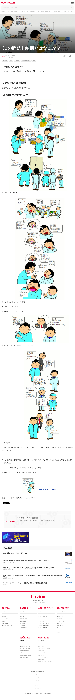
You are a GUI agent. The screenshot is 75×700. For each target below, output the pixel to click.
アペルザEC (23, 640)
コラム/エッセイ (57, 11)
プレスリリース (23, 11)
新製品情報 (14, 11)
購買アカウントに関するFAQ (26, 655)
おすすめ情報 (41, 619)
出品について (23, 653)
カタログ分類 (41, 621)
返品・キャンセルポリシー (26, 657)
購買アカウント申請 (24, 650)
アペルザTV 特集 (24, 627)
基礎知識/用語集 (45, 11)
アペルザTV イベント (25, 625)
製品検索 (4, 616)
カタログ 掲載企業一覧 (43, 623)
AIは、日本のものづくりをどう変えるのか (15, 553)
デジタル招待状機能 (42, 657)
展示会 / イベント (60, 623)
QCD (11, 60)
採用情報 (37, 680)
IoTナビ (58, 632)
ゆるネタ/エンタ (68, 11)
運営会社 (37, 677)
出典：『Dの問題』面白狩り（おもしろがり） (19, 498)
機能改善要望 (37, 674)
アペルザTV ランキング (25, 623)
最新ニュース (5, 11)
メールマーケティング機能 (44, 648)
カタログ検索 (5, 619)
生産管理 (17, 60)
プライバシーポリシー (37, 683)
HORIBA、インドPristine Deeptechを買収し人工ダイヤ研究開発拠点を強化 (25, 583)
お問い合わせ (37, 688)
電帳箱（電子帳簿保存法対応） (45, 661)
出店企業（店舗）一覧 (25, 648)
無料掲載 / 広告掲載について (37, 671)
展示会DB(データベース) (7, 625)
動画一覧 (22, 616)
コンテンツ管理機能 (42, 653)
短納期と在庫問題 (26, 60)
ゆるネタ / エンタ (60, 630)
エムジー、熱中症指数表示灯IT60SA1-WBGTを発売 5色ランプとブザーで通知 (26, 560)
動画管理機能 (41, 655)
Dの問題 (5, 60)
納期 (34, 60)
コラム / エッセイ (60, 627)
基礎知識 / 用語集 (60, 625)
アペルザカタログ (42, 611)
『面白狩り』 (20, 71)
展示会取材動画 (23, 619)
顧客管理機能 (41, 646)
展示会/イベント (34, 11)
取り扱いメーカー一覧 (25, 646)
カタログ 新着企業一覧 (43, 625)
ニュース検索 (5, 623)
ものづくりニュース (13, 57)
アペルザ (4, 611)
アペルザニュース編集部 (10, 55)
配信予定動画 (23, 621)
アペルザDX (41, 640)
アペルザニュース (61, 611)
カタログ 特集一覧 (42, 616)
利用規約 (37, 686)
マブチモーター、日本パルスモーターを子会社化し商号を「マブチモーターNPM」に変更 (28, 568)
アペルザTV (23, 611)
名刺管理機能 (41, 650)
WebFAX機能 (41, 659)
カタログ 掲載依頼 (42, 627)
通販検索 (4, 621)
